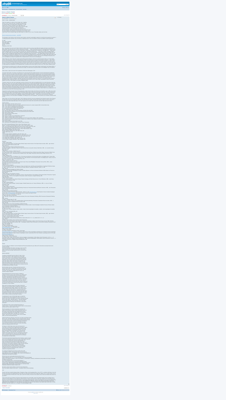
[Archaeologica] (7, 4)
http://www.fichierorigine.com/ (7, 231)
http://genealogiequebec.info (7, 227)
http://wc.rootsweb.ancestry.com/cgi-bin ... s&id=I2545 (11, 35)
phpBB (32, 392)
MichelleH (7, 13)
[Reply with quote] (55, 17)
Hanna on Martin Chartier (8, 12)
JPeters (13, 13)
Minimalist (10, 13)
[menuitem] (8, 7)
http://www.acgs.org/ (33, 191)
